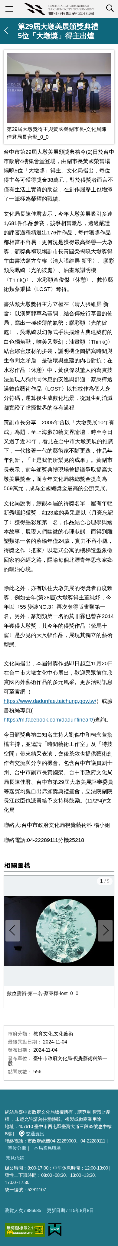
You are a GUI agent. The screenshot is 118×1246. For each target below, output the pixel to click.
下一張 (105, 930)
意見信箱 (15, 1158)
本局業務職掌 (47, 1148)
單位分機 (17, 1148)
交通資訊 (35, 1133)
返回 (8, 31)
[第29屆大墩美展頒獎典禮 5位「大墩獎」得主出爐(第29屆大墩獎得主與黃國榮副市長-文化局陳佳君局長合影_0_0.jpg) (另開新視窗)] (59, 87)
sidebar (9, 9)
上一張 (12, 930)
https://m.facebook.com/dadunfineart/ (48, 719)
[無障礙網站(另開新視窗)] (25, 1230)
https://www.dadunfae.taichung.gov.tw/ (50, 701)
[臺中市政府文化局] (59, 9)
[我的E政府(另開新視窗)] (54, 1230)
